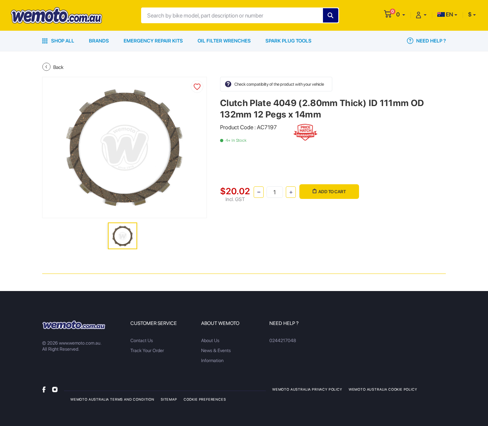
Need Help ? (430, 41)
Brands (99, 41)
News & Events (216, 350)
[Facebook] (44, 389)
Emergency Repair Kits (153, 41)
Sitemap (169, 399)
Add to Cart (332, 191)
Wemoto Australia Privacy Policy (307, 389)
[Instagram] (55, 389)
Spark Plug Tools (288, 41)
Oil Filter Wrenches (224, 41)
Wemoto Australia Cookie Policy (383, 389)
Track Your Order (147, 350)
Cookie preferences (205, 399)
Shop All (62, 41)
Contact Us (141, 340)
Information (212, 360)
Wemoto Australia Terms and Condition (112, 399)
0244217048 (282, 340)
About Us (210, 340)
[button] (400, 14)
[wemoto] (73, 324)
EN (449, 14)
